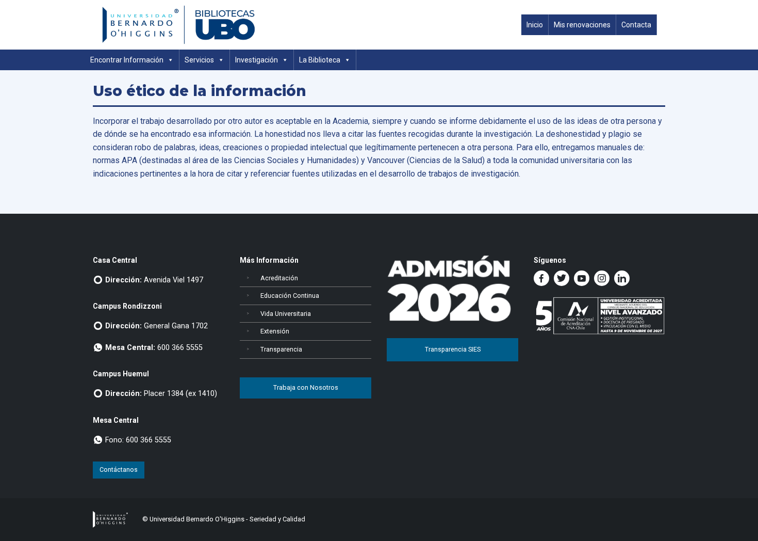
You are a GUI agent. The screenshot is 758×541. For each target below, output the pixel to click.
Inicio (534, 25)
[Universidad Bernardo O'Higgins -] (110, 519)
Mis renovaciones (582, 25)
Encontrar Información (126, 60)
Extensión (274, 331)
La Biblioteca (319, 60)
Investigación (256, 60)
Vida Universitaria (285, 313)
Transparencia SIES (453, 349)
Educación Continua (289, 295)
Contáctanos (119, 469)
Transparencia (281, 349)
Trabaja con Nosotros (305, 387)
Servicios (199, 60)
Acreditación (279, 278)
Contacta (636, 25)
